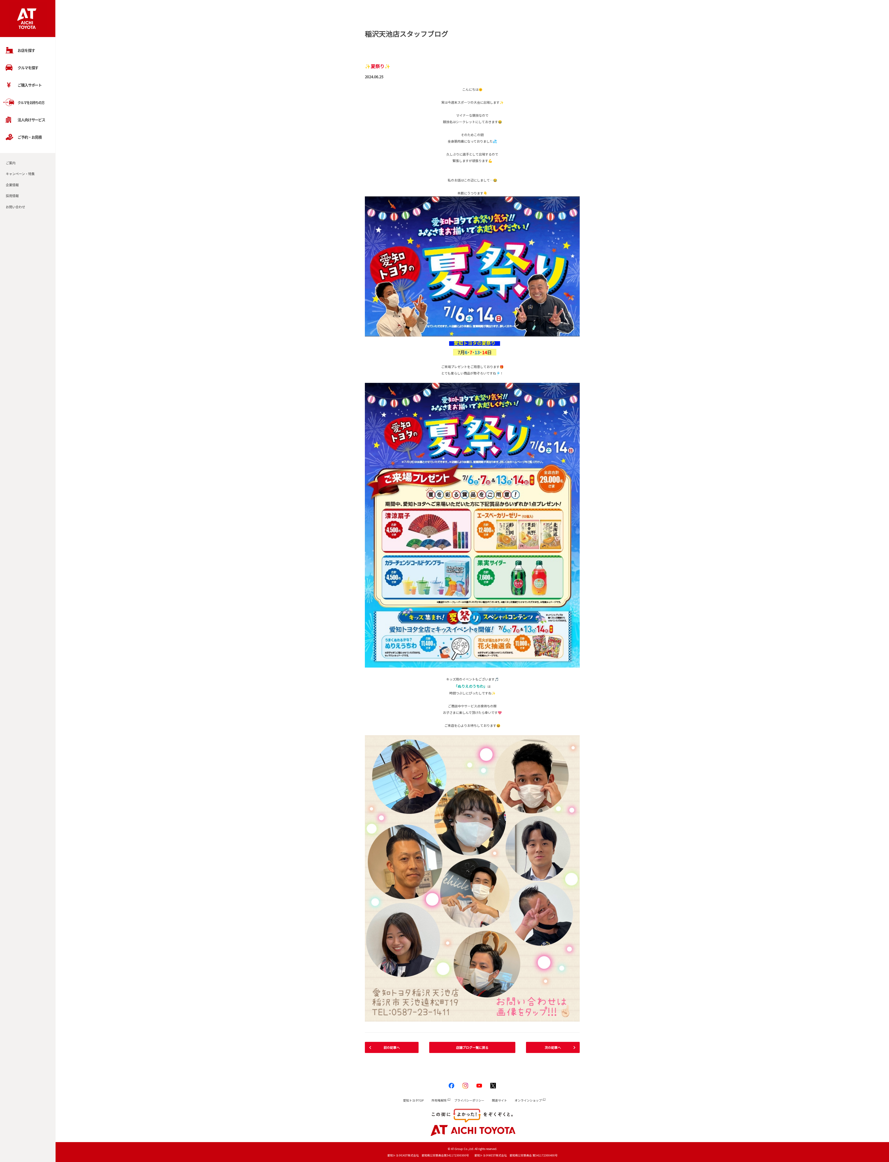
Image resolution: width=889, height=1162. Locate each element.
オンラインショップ (528, 1100)
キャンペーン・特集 (20, 173)
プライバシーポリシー (469, 1100)
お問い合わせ (15, 206)
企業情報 (12, 184)
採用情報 (12, 195)
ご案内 (11, 162)
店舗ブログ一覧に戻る (472, 1047)
